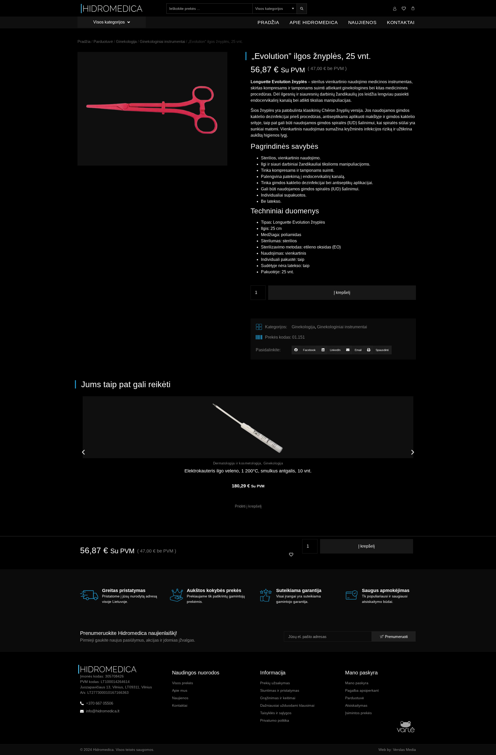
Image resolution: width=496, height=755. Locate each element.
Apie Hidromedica (314, 22)
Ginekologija (126, 42)
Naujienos (362, 22)
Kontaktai (401, 22)
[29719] (152, 108)
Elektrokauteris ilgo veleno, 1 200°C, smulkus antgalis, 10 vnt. (248, 470)
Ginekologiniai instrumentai (162, 42)
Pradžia (268, 22)
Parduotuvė (103, 42)
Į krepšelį (342, 292)
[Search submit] (302, 8)
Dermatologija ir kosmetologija (237, 463)
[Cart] (413, 8)
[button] (305, 350)
